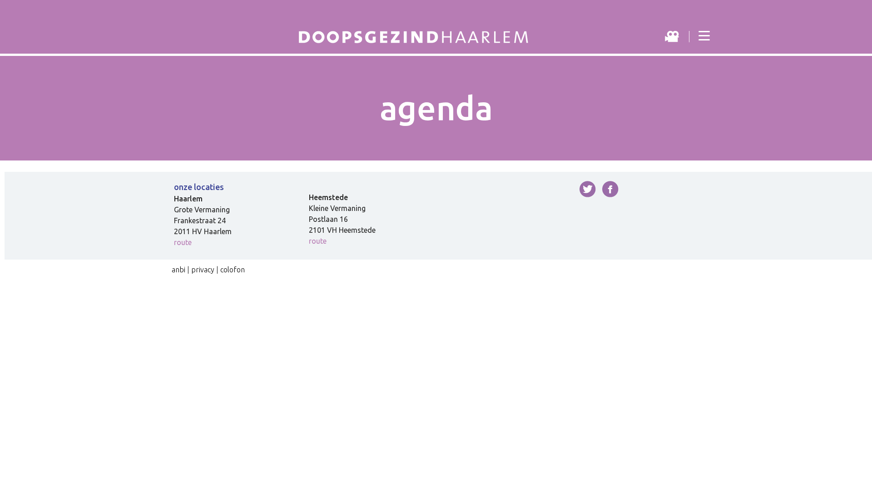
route (183, 242)
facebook (610, 189)
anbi (178, 270)
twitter (588, 189)
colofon (232, 270)
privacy (202, 270)
